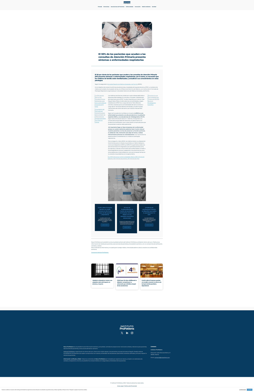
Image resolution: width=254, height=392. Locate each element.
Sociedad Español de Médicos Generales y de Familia (122, 84)
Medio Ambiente (146, 6)
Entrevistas (106, 6)
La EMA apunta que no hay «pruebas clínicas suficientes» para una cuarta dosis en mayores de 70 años (100, 101)
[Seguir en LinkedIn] (127, 333)
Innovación (137, 6)
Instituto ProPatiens (69, 351)
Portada (100, 6)
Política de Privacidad (130, 386)
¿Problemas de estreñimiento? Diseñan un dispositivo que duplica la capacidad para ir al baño (149, 211)
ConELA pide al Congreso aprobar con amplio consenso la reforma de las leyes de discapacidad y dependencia (105, 211)
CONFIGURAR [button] (242, 389)
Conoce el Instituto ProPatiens (100, 252)
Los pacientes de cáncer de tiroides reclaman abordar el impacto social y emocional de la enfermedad (127, 178)
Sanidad (154, 6)
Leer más (127, 193)
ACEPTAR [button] (250, 389)
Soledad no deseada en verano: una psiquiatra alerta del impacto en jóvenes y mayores (102, 282)
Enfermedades (129, 6)
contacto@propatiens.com (162, 357)
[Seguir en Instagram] (132, 333)
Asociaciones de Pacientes (117, 6)
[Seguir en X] (122, 333)
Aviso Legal (120, 386)
